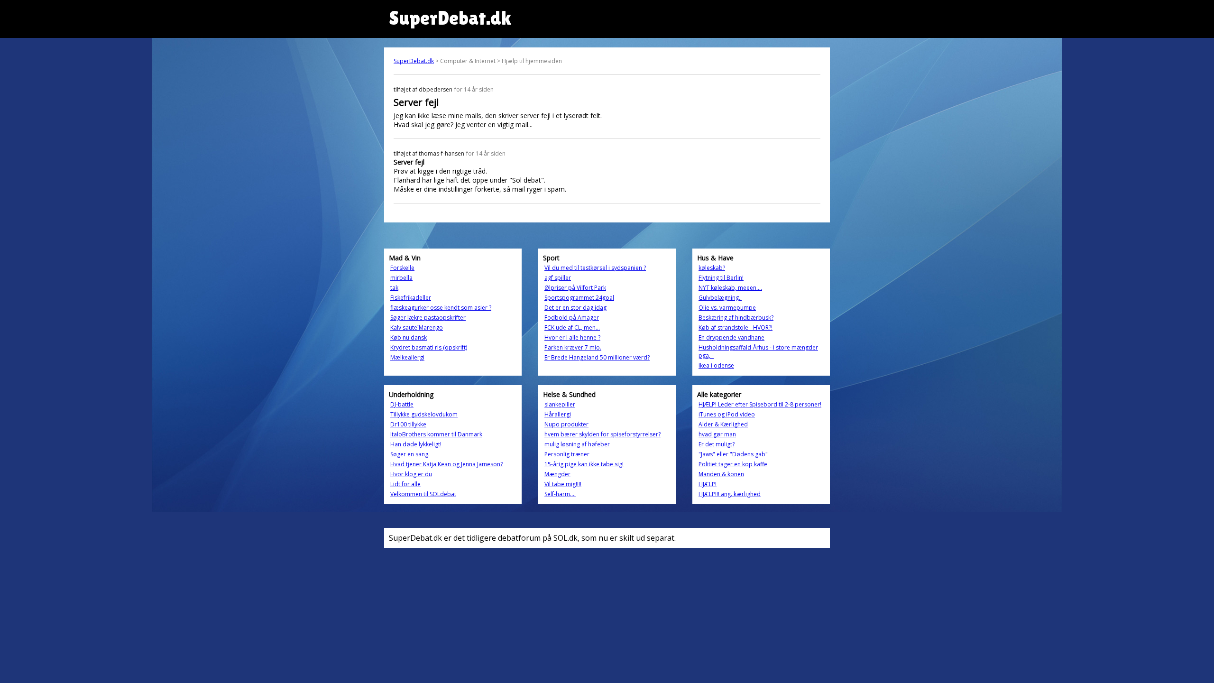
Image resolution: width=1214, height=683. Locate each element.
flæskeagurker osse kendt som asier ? (440, 308)
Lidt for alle (405, 484)
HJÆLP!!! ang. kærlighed (730, 494)
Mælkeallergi (407, 357)
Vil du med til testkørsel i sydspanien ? (595, 268)
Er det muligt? (717, 444)
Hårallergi (557, 414)
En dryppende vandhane (731, 337)
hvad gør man (717, 434)
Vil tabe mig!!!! (562, 484)
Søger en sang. (410, 454)
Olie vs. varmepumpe (727, 308)
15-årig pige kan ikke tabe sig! (584, 464)
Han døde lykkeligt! (415, 444)
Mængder (557, 474)
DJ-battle (402, 404)
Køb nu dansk (408, 337)
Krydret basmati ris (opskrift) (428, 347)
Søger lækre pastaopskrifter (428, 318)
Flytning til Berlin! (721, 278)
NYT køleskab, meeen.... (730, 288)
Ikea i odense (716, 365)
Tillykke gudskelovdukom (424, 414)
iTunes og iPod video (727, 414)
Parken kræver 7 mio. (572, 347)
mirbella (401, 278)
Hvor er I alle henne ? (572, 337)
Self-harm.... (560, 494)
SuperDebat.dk (414, 61)
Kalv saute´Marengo (416, 327)
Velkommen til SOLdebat (423, 494)
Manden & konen (721, 474)
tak (394, 288)
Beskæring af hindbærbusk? (736, 318)
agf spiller (557, 278)
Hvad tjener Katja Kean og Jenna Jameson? (446, 464)
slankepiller (559, 404)
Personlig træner (566, 454)
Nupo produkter (566, 424)
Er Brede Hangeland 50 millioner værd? (597, 357)
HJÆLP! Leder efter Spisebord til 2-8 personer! (760, 404)
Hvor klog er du (411, 474)
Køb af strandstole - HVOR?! (736, 327)
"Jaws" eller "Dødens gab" (733, 454)
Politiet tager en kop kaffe (733, 464)
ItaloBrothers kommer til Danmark (436, 434)
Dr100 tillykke (408, 424)
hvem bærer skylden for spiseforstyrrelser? (602, 434)
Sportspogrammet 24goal (579, 298)
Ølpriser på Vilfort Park (575, 288)
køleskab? (712, 268)
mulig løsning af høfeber (577, 444)
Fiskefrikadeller (410, 298)
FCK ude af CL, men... (572, 327)
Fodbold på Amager (571, 318)
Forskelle (402, 268)
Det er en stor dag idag (575, 308)
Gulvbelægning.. (720, 298)
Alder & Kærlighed (723, 424)
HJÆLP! (708, 484)
